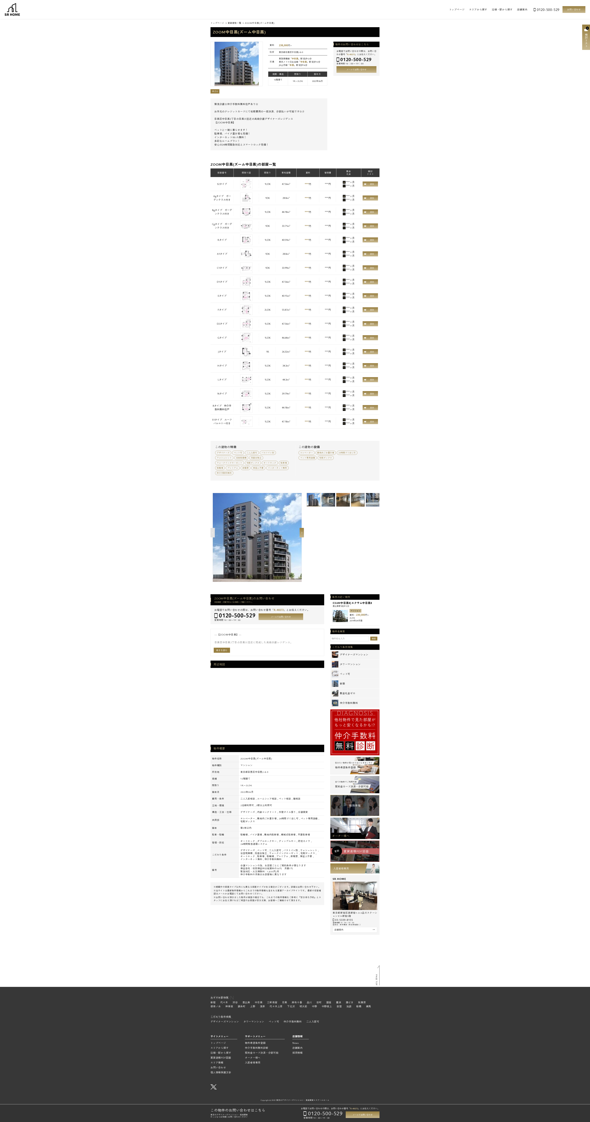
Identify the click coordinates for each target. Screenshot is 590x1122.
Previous (212, 532)
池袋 (349, 1006)
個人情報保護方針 (220, 1072)
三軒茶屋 (272, 1002)
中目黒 (295, 58)
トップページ (457, 9)
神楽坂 (229, 1006)
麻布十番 (297, 1002)
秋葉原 (362, 1002)
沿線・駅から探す (502, 9)
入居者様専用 (341, 868)
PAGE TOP (376, 979)
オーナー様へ (341, 836)
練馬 (368, 1006)
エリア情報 (216, 1062)
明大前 (303, 1006)
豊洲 (338, 1002)
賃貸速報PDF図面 (220, 1057)
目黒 (292, 65)
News (295, 1043)
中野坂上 (327, 1006)
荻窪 (339, 1006)
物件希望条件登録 (255, 1043)
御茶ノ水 (215, 1006)
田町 (319, 1002)
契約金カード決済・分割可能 (261, 1052)
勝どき (350, 1002)
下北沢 (291, 1006)
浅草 (262, 1006)
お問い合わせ (574, 9)
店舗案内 (522, 9)
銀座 (329, 1002)
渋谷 (235, 1002)
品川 (309, 1002)
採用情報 (355, 805)
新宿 (213, 1002)
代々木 (224, 1002)
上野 (252, 1006)
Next (302, 532)
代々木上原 (276, 1006)
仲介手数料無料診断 (256, 1048)
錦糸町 (242, 1006)
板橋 (358, 1006)
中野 (314, 1006)
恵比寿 (246, 1002)
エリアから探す (478, 9)
